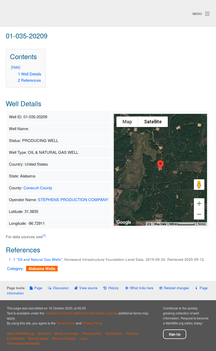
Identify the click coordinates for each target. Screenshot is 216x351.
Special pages (38, 338)
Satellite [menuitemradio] (153, 121)
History (113, 287)
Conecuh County (37, 187)
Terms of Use (65, 323)
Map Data (160, 224)
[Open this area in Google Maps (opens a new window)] (123, 222)
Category (15, 268)
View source (88, 287)
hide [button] (15, 67)
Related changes (176, 287)
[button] (160, 165)
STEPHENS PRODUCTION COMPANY (73, 199)
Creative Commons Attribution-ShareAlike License (81, 313)
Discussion (60, 287)
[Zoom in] (199, 203)
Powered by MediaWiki (23, 343)
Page (38, 287)
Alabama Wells (41, 268)
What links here (141, 287)
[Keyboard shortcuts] (149, 224)
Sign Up (174, 334)
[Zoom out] (199, 214)
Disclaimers (113, 333)
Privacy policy (92, 333)
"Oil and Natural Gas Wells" (39, 259)
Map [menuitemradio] (127, 121)
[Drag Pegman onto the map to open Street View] (199, 184)
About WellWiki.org (20, 333)
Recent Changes (64, 338)
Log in (84, 338)
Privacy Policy (92, 323)
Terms (201, 224)
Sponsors (44, 333)
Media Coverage (66, 333)
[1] (44, 235)
